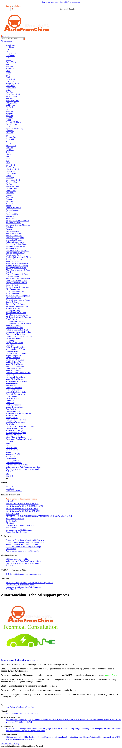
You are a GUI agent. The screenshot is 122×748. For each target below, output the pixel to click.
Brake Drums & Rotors (14, 293)
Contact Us (10, 489)
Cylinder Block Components (16, 353)
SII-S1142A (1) (11, 521)
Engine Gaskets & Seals (15, 360)
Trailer (8, 90)
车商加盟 (9, 471)
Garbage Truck (11, 103)
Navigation (10, 345)
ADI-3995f (10, 523)
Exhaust (9, 229)
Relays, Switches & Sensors (16, 283)
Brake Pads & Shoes (13, 298)
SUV (8, 58)
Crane (8, 126)
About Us (9, 486)
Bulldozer (9, 118)
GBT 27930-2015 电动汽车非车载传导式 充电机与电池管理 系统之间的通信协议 (39, 516)
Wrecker (9, 109)
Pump (8, 443)
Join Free (17, 6)
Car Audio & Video (13, 338)
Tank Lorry (10, 92)
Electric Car (10, 45)
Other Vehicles (11, 448)
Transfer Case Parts (13, 409)
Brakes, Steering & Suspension (17, 287)
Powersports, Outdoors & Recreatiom (20, 439)
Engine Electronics (13, 358)
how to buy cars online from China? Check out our (67, 2)
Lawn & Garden (12, 450)
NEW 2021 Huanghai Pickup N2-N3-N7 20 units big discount (29, 583)
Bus (7, 49)
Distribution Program (14, 463)
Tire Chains (10, 424)
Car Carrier (10, 107)
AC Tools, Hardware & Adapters (18, 317)
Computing (10, 341)
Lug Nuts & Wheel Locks (15, 422)
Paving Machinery (13, 124)
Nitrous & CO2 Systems (15, 238)
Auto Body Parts (12, 248)
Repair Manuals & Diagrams (16, 381)
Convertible (10, 56)
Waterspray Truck (12, 101)
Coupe (8, 60)
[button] (65, 9)
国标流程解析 (11, 528)
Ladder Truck (11, 105)
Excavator (9, 116)
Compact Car (11, 53)
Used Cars (10, 47)
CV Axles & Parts (12, 398)
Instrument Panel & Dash (15, 349)
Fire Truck (10, 98)
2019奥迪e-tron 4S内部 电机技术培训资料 (23, 511)
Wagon (8, 73)
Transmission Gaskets (14, 411)
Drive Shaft (10, 403)
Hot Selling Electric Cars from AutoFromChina (23, 587)
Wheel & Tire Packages (14, 431)
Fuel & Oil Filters (12, 231)
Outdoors (9, 446)
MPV (8, 75)
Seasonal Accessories (14, 259)
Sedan (8, 71)
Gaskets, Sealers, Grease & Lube (18, 373)
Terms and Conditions (14, 491)
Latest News (30, 707)
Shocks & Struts (12, 302)
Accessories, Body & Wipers (16, 244)
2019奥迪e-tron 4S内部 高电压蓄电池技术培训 (25, 506)
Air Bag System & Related (16, 268)
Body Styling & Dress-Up (15, 253)
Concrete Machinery (13, 122)
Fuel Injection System (14, 233)
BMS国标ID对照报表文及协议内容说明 (22, 504)
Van (7, 64)
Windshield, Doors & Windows (17, 263)
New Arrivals (11, 707)
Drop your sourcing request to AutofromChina (18, 2)
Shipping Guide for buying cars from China (22, 544)
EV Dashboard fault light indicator (19, 530)
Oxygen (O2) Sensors (14, 240)
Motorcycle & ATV (13, 454)
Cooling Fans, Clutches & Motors (18, 323)
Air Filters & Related (13, 223)
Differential (10, 401)
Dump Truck (10, 86)
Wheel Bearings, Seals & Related (18, 413)
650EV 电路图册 (12, 514)
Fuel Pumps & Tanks (14, 236)
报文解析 (9, 501)
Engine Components (13, 356)
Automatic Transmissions (15, 394)
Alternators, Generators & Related (18, 270)
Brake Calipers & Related (15, 291)
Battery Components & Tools (17, 274)
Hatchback (10, 68)
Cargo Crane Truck (13, 94)
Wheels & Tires (11, 416)
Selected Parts (11, 456)
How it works (11, 549)
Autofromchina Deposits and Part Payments (22, 551)
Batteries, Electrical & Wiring (17, 266)
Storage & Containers (14, 388)
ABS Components (13, 289)
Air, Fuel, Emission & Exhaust (17, 221)
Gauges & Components (14, 343)
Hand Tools (10, 375)
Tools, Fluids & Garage (14, 368)
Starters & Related (12, 285)
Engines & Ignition (13, 351)
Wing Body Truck (12, 83)
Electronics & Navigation (15, 334)
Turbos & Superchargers (15, 242)
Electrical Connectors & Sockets (18, 278)
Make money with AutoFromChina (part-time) (23, 467)
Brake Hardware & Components (18, 296)
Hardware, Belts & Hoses (15, 377)
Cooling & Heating (13, 311)
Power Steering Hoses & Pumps (18, 300)
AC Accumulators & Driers (16, 313)
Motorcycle (10, 131)
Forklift (8, 120)
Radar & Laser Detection (15, 347)
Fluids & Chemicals (13, 326)
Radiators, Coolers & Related (17, 330)
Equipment (10, 113)
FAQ (8, 474)
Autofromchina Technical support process (21, 499)
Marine (8, 452)
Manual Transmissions (14, 407)
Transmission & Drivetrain (16, 392)
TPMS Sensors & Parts (14, 428)
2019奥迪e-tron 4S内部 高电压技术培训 (22, 509)
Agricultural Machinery (14, 128)
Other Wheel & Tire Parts (15, 437)
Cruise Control (11, 396)
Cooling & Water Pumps (15, 321)
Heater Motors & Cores (14, 328)
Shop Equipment (12, 383)
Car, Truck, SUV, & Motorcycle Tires (20, 426)
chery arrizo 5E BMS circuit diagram (19, 525)
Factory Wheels (12, 418)
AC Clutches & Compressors (17, 315)
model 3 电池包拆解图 (15, 519)
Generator (9, 441)
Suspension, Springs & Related (17, 306)
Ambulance (10, 111)
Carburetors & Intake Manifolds (18, 225)
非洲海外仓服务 (12, 739)
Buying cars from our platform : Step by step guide (25, 542)
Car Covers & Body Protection (17, 251)
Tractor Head (11, 88)
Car (7, 51)
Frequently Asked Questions (16, 532)
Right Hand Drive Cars (14, 589)
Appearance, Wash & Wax (16, 246)
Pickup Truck (11, 62)
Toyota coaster (11, 458)
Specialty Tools (11, 386)
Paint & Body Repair (14, 255)
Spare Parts (10, 218)
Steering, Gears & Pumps (15, 304)
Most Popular (21, 707)
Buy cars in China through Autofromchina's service (25, 540)
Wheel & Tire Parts (13, 308)
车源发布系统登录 (26, 739)
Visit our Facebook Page (10, 744)
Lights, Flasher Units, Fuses (16, 281)
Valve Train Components (15, 366)
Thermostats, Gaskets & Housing (18, 332)
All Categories (6, 41)
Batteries (9, 272)
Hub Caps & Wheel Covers (16, 420)
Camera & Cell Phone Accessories (19, 336)
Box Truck (10, 81)
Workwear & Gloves (13, 390)
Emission (9, 227)
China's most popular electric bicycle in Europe (23, 547)
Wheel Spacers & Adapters (16, 433)
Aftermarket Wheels (13, 435)
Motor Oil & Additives (14, 364)
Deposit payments (12, 461)
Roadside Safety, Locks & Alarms (18, 257)
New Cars (9, 133)
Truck (8, 77)
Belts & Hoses (11, 319)
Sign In (8, 6)
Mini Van (9, 66)
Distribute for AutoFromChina (17, 465)
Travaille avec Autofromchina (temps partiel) (22, 469)
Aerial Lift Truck (12, 96)
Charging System (12, 276)
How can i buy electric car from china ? (20, 585)
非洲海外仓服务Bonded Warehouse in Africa (23, 574)
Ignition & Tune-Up (13, 362)
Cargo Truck (10, 79)
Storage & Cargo (12, 261)
